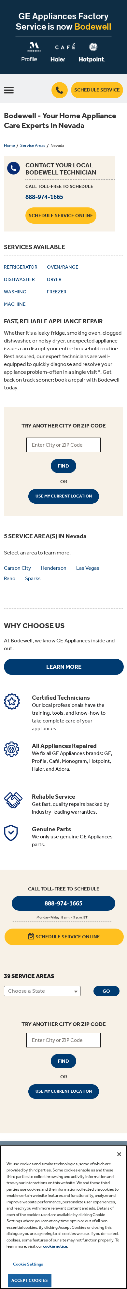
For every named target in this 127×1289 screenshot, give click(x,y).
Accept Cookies (29, 1280)
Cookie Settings (28, 1264)
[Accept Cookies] (119, 1154)
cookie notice (55, 1246)
